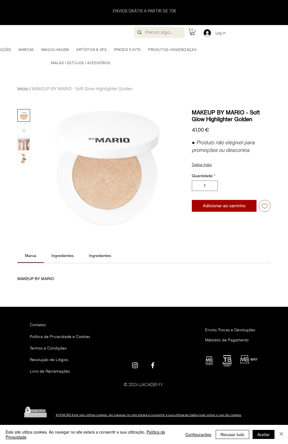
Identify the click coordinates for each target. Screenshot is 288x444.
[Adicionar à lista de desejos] (265, 206)
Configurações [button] (198, 434)
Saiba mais (202, 164)
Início (22, 88)
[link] (30, 255)
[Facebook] (153, 365)
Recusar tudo (232, 434)
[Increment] (213, 186)
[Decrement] (196, 186)
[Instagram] (135, 365)
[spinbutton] (205, 186)
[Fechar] (281, 434)
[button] (192, 31)
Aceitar (263, 434)
